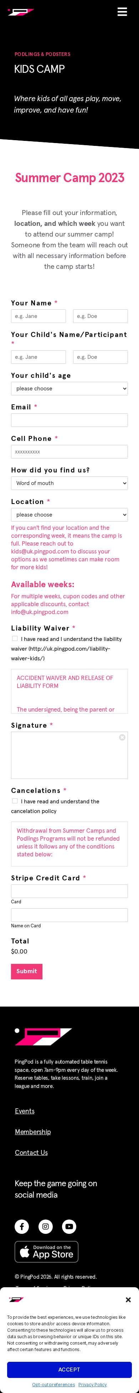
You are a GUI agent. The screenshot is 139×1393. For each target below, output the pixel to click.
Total (20, 941)
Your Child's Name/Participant (69, 339)
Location (30, 501)
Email (24, 407)
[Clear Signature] (122, 737)
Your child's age (41, 375)
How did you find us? (50, 470)
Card (16, 902)
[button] (128, 1299)
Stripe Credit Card (48, 878)
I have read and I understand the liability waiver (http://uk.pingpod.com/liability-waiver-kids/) (66, 648)
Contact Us (31, 1153)
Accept (69, 1369)
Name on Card (26, 926)
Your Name (34, 303)
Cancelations (39, 790)
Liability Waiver (43, 628)
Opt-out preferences (53, 1384)
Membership (33, 1132)
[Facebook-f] (22, 1227)
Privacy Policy (92, 1384)
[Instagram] (45, 1227)
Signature (32, 725)
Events (24, 1111)
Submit (26, 972)
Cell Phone (34, 438)
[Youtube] (69, 1227)
